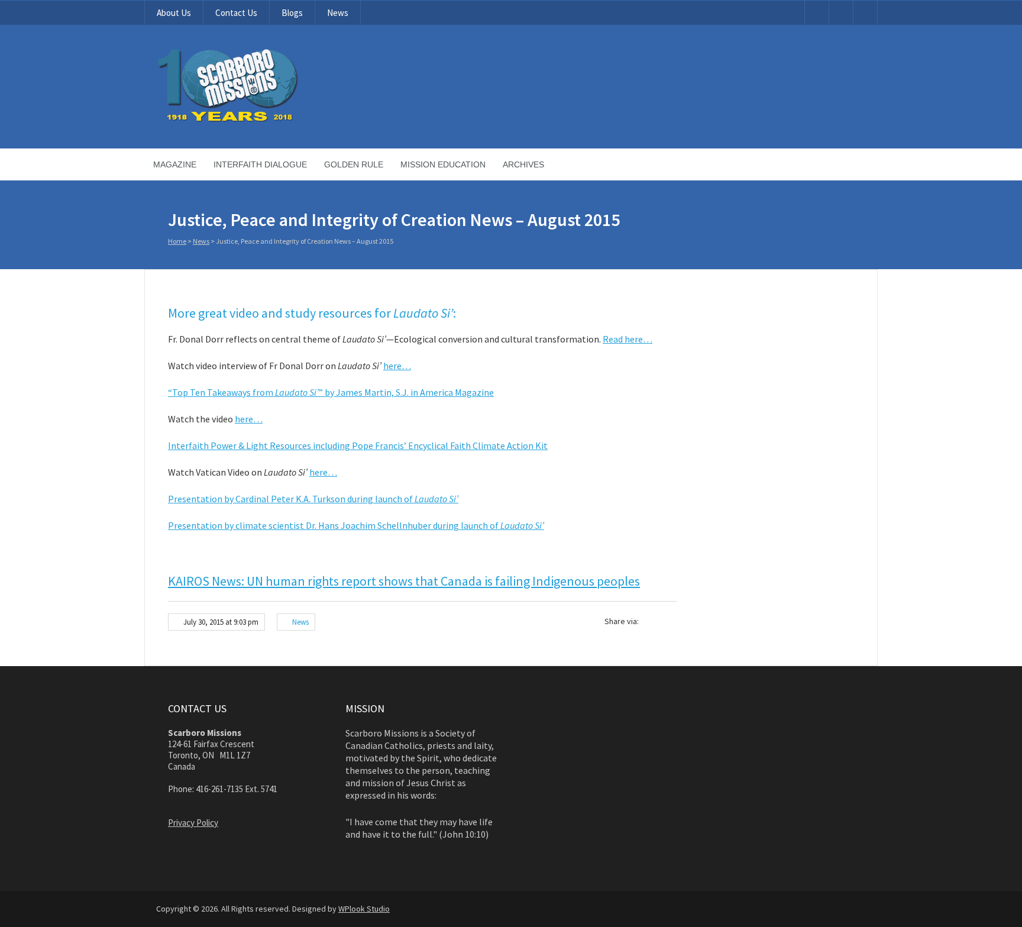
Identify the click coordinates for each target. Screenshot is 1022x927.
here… (397, 366)
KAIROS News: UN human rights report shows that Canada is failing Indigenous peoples (404, 581)
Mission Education (443, 164)
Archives (523, 164)
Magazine (174, 164)
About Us (174, 12)
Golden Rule (353, 164)
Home (177, 241)
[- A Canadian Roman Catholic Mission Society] (272, 119)
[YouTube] (817, 13)
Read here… (627, 339)
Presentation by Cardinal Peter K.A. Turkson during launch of (313, 499)
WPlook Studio (364, 908)
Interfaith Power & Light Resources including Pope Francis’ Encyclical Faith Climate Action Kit (358, 445)
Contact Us (236, 12)
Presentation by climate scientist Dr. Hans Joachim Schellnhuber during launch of (356, 525)
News (337, 12)
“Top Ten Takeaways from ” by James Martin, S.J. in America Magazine (331, 392)
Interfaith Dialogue (260, 164)
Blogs (292, 12)
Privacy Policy (193, 822)
